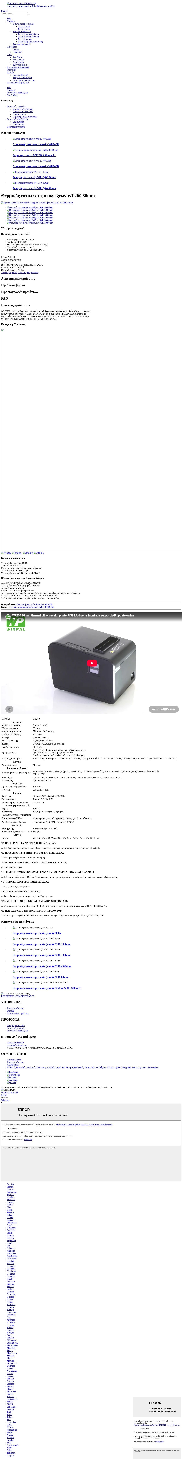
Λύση (9, 54)
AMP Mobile (13, 1065)
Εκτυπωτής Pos (114, 1067)
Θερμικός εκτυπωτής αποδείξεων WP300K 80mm (42, 966)
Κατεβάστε (12, 47)
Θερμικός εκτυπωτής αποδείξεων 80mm (140, 1067)
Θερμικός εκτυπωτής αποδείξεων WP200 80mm (41, 977)
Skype (4, 1095)
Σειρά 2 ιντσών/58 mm (28, 34)
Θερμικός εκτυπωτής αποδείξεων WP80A (37, 933)
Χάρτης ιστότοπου (15, 1008)
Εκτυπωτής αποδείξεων (23, 24)
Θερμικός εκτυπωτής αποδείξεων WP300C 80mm (42, 944)
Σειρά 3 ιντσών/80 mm (28, 36)
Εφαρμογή (17, 52)
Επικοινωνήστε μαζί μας (18, 82)
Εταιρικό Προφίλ (20, 75)
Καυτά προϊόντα (14, 1060)
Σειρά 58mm (24, 29)
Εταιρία (10, 72)
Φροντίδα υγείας (20, 65)
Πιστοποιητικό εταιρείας (24, 80)
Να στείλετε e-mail (9, 1092)
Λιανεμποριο (18, 59)
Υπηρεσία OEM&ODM (18, 67)
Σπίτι (9, 18)
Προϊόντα (11, 21)
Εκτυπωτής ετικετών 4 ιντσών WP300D (36, 144)
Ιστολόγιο (11, 70)
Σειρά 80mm (24, 26)
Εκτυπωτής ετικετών (22, 31)
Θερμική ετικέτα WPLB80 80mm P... (34, 155)
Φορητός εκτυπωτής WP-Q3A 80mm (34, 188)
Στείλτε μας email (9, 272)
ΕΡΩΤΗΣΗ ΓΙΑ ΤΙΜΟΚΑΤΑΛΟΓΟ (18, 996)
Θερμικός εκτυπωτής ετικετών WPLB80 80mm (32, 607)
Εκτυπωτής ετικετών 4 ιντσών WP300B (36, 166)
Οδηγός (16, 49)
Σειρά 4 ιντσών (25, 39)
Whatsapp (5, 1100)
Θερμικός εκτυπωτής (16, 1067)
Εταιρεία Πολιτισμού (22, 77)
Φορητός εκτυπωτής (22, 44)
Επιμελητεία (18, 62)
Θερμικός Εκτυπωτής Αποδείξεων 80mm (45, 1067)
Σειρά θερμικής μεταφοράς (30, 42)
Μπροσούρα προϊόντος (28, 272)
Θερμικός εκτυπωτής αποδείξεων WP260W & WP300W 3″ (47, 988)
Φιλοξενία (17, 57)
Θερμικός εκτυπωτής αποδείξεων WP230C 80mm (42, 955)
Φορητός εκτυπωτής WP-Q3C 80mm (34, 177)
